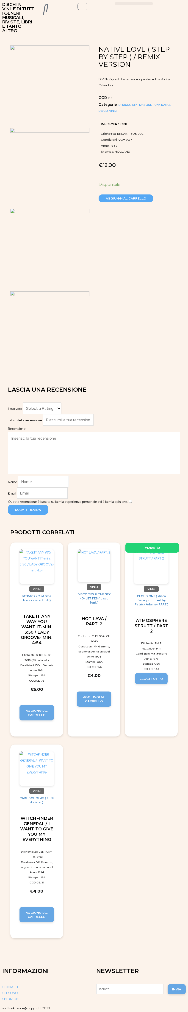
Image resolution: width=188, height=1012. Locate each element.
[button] (134, 3)
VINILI (113, 111)
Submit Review (28, 510)
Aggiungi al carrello (126, 198)
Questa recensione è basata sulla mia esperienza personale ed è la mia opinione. (68, 502)
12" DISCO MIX (128, 105)
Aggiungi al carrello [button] (37, 712)
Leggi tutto (151, 679)
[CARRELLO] (82, 6)
